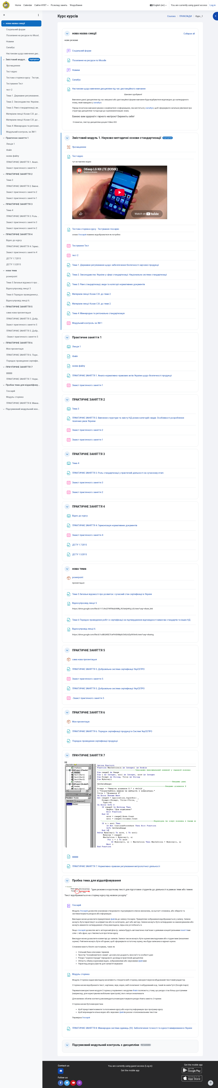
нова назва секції (15, 23)
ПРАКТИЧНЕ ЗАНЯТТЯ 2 (19, 174)
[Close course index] (4, 15)
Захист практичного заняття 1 (21, 168)
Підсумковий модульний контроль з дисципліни (23, 409)
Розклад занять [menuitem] (59, 5)
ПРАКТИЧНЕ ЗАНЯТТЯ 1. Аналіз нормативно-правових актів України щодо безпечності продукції (23, 162)
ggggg (9, 373)
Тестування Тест (14, 83)
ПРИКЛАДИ (185, 16)
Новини (10, 41)
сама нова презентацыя (18, 312)
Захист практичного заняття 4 (21, 252)
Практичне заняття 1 (17, 138)
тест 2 (9, 89)
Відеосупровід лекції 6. (18, 300)
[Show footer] (210, 1083)
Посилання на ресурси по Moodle (23, 35)
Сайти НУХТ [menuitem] (40, 5)
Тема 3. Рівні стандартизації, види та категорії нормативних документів (23, 107)
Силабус (10, 47)
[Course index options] (38, 15)
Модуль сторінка (14, 397)
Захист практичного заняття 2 (21, 192)
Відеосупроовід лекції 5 (18, 288)
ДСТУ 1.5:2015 (13, 264)
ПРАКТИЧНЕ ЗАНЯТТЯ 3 (19, 204)
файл (113, 919)
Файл (9, 150)
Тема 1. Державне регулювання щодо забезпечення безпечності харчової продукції (23, 95)
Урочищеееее (13, 65)
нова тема (11, 270)
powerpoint (11, 276)
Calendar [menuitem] (27, 5)
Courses (171, 16)
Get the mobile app (130, 1070)
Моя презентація (14, 348)
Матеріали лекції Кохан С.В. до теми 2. (23, 113)
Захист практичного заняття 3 (21, 222)
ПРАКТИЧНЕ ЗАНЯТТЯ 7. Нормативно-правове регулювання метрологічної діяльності (23, 379)
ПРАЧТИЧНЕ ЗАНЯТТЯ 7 (19, 367)
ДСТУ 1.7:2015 (13, 258)
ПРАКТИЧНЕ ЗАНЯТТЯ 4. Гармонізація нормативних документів (23, 246)
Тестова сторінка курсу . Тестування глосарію (23, 77)
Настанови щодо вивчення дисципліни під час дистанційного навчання (23, 53)
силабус (97, 102)
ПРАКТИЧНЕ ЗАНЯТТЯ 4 (19, 234)
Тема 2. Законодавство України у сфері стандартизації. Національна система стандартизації (23, 101)
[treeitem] (21, 38)
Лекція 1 (10, 144)
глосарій (82, 930)
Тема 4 (9, 210)
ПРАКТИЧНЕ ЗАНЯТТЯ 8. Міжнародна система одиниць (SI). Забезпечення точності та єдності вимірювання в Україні (23, 403)
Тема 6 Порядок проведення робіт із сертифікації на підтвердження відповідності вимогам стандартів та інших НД (23, 294)
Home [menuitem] (18, 5)
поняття (184, 930)
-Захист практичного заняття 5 (22, 336)
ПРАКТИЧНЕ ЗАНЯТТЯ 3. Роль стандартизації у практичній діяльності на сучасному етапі (23, 216)
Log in (213, 5)
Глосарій (10, 391)
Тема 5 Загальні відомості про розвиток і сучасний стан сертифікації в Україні (23, 282)
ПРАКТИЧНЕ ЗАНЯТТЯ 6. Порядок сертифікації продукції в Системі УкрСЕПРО (23, 355)
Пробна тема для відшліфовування (23, 385)
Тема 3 (9, 180)
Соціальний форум (15, 29)
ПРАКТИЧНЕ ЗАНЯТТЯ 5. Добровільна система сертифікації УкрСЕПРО (23, 318)
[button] (158, 5)
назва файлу (12, 156)
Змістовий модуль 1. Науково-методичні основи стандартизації (16, 59)
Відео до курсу (14, 240)
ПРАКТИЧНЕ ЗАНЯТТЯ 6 (19, 342)
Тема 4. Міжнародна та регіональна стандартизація (23, 126)
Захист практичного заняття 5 (21, 324)
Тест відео (11, 71)
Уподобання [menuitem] (76, 5)
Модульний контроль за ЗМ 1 (21, 131)
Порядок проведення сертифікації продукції (23, 360)
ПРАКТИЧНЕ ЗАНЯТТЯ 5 (19, 306)
